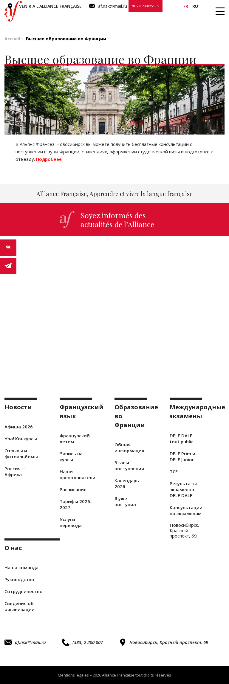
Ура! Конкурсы (20, 439)
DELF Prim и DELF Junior (182, 456)
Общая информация (129, 448)
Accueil (12, 39)
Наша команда (21, 567)
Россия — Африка (15, 471)
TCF (174, 471)
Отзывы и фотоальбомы (20, 453)
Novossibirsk (143, 6)
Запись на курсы (71, 456)
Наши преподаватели (76, 474)
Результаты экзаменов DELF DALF (183, 489)
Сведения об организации (19, 606)
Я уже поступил (125, 501)
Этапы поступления (129, 465)
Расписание (73, 489)
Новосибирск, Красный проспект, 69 (168, 642)
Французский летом (75, 439)
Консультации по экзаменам (186, 510)
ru (195, 6)
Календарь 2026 (126, 483)
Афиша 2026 (18, 427)
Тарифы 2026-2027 (76, 504)
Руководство (19, 579)
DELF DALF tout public (182, 439)
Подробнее (49, 159)
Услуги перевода (71, 522)
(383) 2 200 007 (87, 642)
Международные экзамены (150, 16)
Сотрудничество (23, 591)
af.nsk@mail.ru (30, 642)
